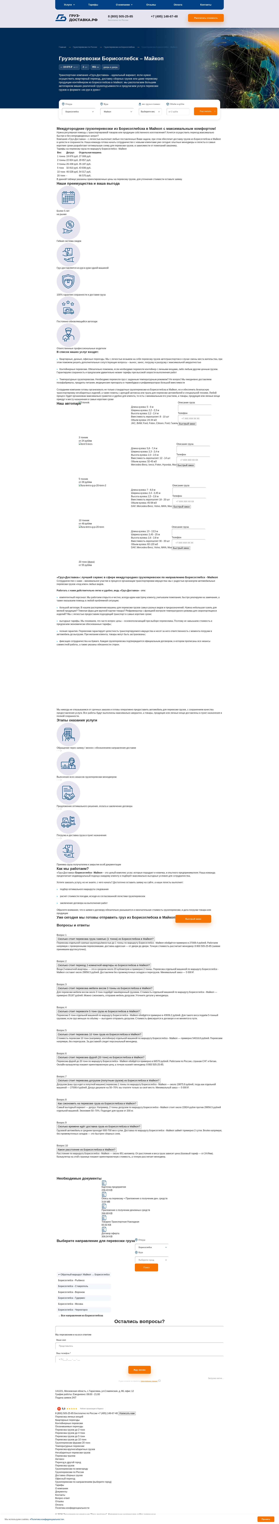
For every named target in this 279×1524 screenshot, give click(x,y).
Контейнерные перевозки (73, 369)
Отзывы (151, 4)
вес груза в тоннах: (151, 104)
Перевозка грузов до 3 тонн (70, 1433)
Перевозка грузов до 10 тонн (70, 1439)
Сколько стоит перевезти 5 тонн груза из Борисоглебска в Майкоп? (99, 1011)
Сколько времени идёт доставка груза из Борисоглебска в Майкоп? (99, 1126)
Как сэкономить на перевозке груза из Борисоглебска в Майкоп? (97, 1103)
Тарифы (93, 4)
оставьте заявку (173, 179)
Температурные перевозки (69, 1446)
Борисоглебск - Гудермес (71, 1298)
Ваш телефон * (63, 1353)
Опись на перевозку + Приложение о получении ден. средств (135, 1198)
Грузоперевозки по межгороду (71, 1469)
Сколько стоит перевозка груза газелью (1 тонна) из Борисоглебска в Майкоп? (106, 938)
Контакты (205, 4)
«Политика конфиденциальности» (47, 1519)
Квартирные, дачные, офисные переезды (81, 359)
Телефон (182, 413)
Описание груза (186, 402)
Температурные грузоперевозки (76, 379)
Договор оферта (110, 1233)
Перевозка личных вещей (69, 1416)
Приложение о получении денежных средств (126, 1210)
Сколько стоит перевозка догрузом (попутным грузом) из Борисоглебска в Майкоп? (108, 1080)
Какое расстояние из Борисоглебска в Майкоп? (86, 1149)
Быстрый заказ (193, 919)
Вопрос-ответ (62, 1498)
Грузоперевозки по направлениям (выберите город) (83, 1482)
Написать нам (127, 1413)
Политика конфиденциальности (72, 1508)
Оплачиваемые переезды (69, 1426)
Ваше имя (61, 1340)
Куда (106, 104)
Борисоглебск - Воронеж (71, 1292)
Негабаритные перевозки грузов (72, 1452)
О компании (123, 4)
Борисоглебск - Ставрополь (73, 1286)
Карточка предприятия (114, 1187)
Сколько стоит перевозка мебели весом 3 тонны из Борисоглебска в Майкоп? (105, 988)
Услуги (68, 4)
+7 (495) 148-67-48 (164, 16)
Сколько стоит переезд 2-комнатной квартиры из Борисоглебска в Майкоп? (104, 965)
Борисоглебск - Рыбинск (71, 1280)
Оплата (178, 4)
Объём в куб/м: (177, 104)
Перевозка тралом (65, 1456)
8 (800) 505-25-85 (120, 16)
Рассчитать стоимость (206, 18)
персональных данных (149, 1381)
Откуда (68, 104)
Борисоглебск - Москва (70, 1304)
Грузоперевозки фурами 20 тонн (72, 1442)
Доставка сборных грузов (69, 1475)
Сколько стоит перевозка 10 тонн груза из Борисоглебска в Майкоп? (99, 1034)
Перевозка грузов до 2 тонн (70, 1430)
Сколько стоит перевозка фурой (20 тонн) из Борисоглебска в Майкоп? (101, 1057)
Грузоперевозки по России (69, 1472)
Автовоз (59, 1459)
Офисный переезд (65, 1478)
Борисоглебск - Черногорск (72, 1310)
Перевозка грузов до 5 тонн (70, 1436)
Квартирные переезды (67, 1420)
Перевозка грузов (64, 1465)
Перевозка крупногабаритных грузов (75, 1449)
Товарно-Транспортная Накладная (120, 1221)
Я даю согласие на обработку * (138, 1381)
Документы (61, 1491)
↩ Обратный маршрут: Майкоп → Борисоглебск (84, 1274)
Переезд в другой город (68, 1462)
